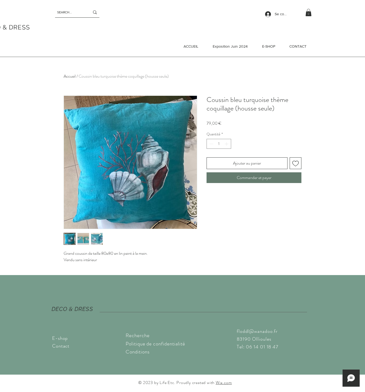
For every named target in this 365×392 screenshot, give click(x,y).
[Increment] (227, 144)
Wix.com (224, 382)
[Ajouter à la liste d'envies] (295, 163)
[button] (308, 12)
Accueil (70, 76)
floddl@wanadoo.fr (257, 331)
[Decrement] (210, 144)
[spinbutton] (219, 144)
